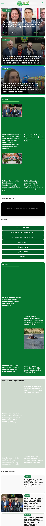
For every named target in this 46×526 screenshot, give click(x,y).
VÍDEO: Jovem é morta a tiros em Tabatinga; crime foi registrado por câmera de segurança (11, 293)
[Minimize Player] (30, 523)
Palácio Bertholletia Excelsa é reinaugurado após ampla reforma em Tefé (34, 138)
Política (7, 10)
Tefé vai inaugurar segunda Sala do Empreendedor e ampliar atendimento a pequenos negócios (33, 185)
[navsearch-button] (42, 3)
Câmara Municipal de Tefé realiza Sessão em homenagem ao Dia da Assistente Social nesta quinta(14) (12, 409)
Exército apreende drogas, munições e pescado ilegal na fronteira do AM (10, 360)
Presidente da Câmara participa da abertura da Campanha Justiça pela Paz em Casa (33, 381)
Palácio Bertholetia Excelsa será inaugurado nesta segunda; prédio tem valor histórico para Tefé (11, 186)
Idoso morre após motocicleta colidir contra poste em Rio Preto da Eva (32, 360)
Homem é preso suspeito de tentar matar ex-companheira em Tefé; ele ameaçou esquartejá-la (33, 311)
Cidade (6, 40)
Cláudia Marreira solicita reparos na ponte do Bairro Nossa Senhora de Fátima (33, 451)
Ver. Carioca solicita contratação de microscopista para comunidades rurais (10, 452)
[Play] (16, 523)
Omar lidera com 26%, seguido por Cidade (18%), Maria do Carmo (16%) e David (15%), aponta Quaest (23, 24)
